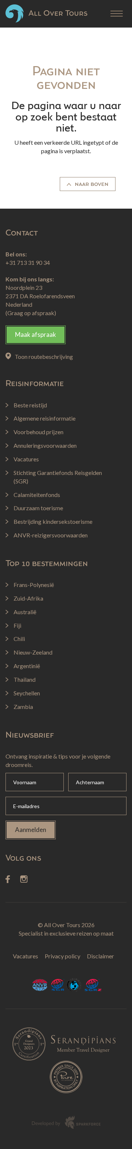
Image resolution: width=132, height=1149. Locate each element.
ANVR (39, 985)
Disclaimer (100, 955)
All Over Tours (46, 13)
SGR (57, 985)
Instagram (23, 879)
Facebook (8, 879)
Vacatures (25, 955)
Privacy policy (62, 955)
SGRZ (93, 985)
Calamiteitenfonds (74, 985)
